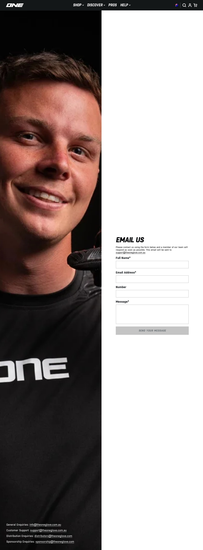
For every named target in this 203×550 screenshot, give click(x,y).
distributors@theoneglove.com (53, 536)
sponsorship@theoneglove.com (55, 541)
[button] (78, 5)
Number (121, 287)
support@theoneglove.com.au (48, 530)
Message (122, 301)
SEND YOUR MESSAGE (152, 330)
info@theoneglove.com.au (45, 525)
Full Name (123, 258)
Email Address (126, 272)
